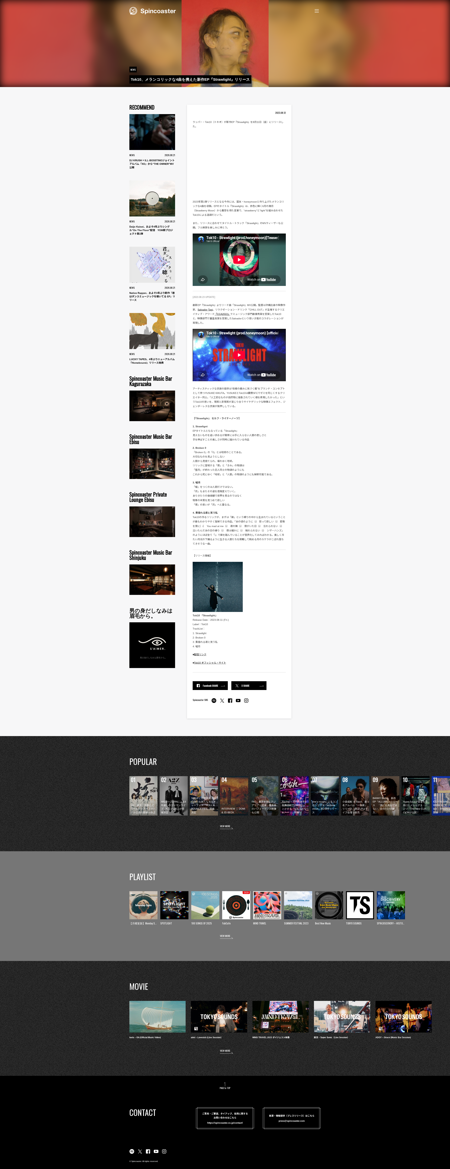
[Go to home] (152, 10)
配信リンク (200, 654)
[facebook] (230, 702)
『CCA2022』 (222, 314)
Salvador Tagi (205, 309)
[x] (222, 702)
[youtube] (238, 702)
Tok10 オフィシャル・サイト (210, 662)
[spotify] (214, 702)
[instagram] (246, 702)
